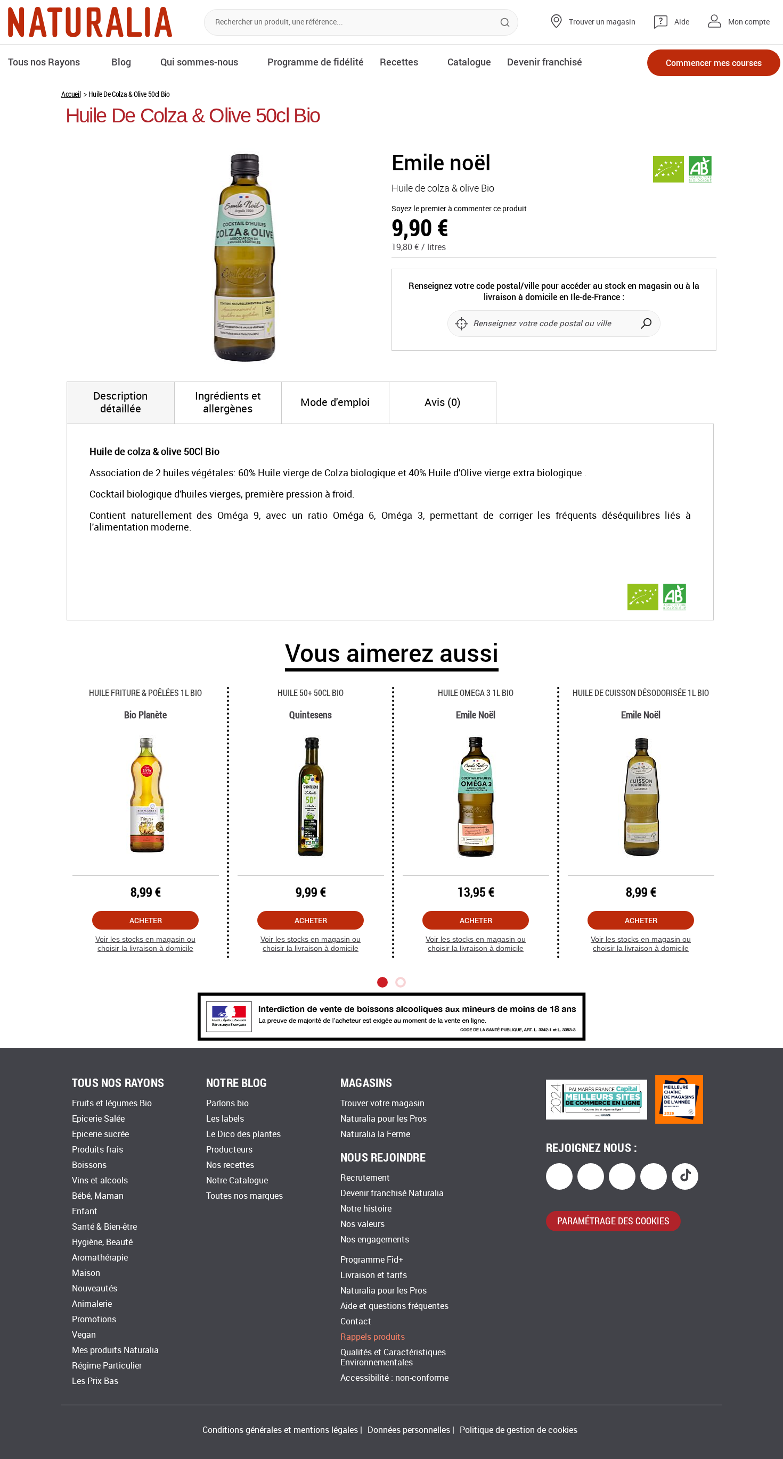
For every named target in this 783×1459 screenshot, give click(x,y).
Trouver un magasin (602, 22)
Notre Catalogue (237, 1180)
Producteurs (229, 1150)
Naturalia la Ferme (375, 1134)
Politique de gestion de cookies (518, 1430)
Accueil (70, 94)
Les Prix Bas (95, 1381)
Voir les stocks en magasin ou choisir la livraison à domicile (145, 943)
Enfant (84, 1211)
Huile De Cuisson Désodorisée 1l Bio (641, 692)
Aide (681, 22)
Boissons (89, 1165)
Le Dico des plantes (243, 1134)
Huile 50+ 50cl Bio (311, 692)
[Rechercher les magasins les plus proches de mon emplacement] (461, 323)
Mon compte (749, 22)
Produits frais (97, 1150)
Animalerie (92, 1304)
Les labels (225, 1119)
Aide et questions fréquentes (394, 1306)
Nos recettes (230, 1165)
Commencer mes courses (714, 62)
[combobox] (361, 22)
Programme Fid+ (371, 1260)
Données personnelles (409, 1430)
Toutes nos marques (244, 1196)
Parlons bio (227, 1103)
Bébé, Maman (98, 1196)
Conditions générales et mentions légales (280, 1430)
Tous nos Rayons (44, 61)
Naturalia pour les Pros (383, 1119)
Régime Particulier (107, 1366)
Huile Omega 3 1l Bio (475, 692)
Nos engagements (374, 1239)
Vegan (84, 1335)
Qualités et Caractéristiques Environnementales (393, 1357)
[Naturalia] (90, 22)
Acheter (145, 920)
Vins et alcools (100, 1180)
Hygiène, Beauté (102, 1242)
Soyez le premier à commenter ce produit (459, 208)
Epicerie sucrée (100, 1134)
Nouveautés (94, 1288)
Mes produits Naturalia (115, 1350)
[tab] (121, 403)
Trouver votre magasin (382, 1103)
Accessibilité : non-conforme (394, 1378)
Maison (86, 1273)
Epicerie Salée (98, 1119)
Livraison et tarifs (373, 1275)
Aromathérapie (100, 1258)
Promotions (94, 1319)
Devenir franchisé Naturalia (392, 1193)
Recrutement (365, 1178)
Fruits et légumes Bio (112, 1103)
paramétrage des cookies (613, 1220)
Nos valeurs (362, 1224)
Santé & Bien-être (104, 1227)
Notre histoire (365, 1209)
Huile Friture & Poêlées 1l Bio (145, 692)
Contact (355, 1321)
